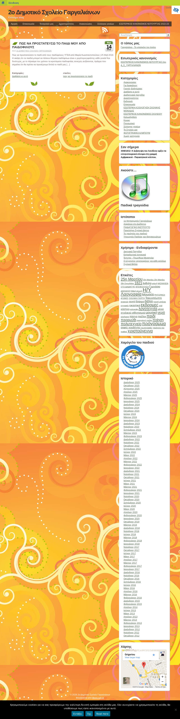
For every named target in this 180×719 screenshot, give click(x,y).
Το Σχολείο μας (131, 130)
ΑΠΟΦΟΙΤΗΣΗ (142, 287)
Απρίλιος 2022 (130, 458)
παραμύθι (128, 320)
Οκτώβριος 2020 (131, 499)
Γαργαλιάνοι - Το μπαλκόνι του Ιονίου (138, 47)
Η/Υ (147, 290)
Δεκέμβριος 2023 (132, 423)
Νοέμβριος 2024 (131, 408)
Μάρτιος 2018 (130, 537)
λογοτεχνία (148, 308)
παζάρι (142, 316)
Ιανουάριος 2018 (132, 544)
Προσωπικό (129, 123)
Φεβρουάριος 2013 (133, 623)
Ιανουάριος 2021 (132, 493)
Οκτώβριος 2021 (131, 477)
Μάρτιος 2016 (130, 594)
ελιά (160, 306)
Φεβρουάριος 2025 (133, 398)
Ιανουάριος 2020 (132, 518)
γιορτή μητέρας (159, 302)
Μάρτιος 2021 (130, 487)
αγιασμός (124, 302)
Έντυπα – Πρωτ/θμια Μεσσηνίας (139, 258)
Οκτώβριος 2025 (131, 385)
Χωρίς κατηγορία (132, 136)
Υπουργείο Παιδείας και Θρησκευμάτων (142, 237)
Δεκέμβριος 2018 (132, 528)
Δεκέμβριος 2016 (132, 572)
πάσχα (133, 316)
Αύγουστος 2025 (132, 389)
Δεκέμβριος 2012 (132, 629)
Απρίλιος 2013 (130, 617)
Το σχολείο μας (47, 24)
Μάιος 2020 (129, 509)
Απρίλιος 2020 (130, 512)
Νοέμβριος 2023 (131, 427)
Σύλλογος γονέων (105, 24)
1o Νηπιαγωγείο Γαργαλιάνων (138, 221)
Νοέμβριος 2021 (131, 474)
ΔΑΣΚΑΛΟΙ (125, 291)
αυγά (132, 301)
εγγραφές (125, 306)
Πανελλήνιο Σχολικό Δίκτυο (136, 230)
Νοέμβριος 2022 (131, 442)
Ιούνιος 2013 (130, 610)
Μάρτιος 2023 (130, 433)
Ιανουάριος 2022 (132, 468)
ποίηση (158, 320)
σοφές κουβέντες (131, 327)
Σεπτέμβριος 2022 (132, 449)
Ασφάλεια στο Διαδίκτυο (135, 224)
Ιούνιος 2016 (130, 585)
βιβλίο (149, 301)
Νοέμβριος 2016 (131, 575)
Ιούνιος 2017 (130, 553)
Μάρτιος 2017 (130, 563)
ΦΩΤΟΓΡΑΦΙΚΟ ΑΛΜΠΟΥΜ (137, 133)
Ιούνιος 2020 (130, 506)
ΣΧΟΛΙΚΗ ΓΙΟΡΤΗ (137, 298)
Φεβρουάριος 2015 (133, 604)
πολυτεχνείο (131, 324)
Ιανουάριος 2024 (132, 420)
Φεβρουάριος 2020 (133, 515)
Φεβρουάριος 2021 (133, 490)
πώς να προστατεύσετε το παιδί (78, 76)
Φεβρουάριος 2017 (133, 566)
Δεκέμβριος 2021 (132, 471)
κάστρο (125, 309)
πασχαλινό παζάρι (144, 320)
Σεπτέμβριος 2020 (132, 503)
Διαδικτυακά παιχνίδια (134, 95)
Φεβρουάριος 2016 (133, 598)
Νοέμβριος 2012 (131, 632)
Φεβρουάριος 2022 (133, 465)
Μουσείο (148, 294)
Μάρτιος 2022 (130, 461)
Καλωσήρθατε (130, 117)
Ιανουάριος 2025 (132, 401)
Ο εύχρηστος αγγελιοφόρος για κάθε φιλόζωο (145, 261)
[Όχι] (175, 709)
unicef (154, 283)
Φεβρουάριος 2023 (133, 436)
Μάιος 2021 (129, 484)
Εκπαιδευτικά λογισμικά (135, 255)
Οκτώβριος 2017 (131, 550)
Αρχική (14, 24)
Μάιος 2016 (129, 588)
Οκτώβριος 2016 (131, 579)
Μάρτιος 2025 (130, 395)
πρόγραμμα (154, 323)
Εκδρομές (128, 101)
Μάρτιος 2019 (130, 525)
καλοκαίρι (134, 309)
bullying (147, 283)
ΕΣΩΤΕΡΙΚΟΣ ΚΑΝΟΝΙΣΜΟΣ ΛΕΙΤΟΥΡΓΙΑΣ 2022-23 (144, 24)
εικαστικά (134, 305)
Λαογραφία (131, 294)
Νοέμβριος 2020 (131, 496)
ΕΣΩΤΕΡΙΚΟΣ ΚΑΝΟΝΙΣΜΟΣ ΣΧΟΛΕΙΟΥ (143, 114)
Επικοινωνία (28, 24)
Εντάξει (77, 713)
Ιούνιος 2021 (130, 480)
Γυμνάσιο (154, 286)
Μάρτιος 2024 (130, 417)
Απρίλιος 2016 (130, 591)
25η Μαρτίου (132, 279)
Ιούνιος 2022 (130, 452)
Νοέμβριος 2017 (131, 547)
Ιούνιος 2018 (130, 534)
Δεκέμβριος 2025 (132, 382)
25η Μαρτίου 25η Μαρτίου (154, 280)
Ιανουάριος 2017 (132, 569)
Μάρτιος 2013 (130, 620)
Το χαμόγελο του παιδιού (135, 233)
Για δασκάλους (130, 85)
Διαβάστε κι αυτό (20, 76)
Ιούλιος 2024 (130, 414)
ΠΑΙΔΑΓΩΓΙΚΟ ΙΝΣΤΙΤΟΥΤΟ (137, 227)
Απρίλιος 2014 (130, 607)
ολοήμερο (125, 317)
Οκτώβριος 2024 (131, 411)
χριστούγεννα (140, 330)
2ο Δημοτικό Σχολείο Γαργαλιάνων (54, 12)
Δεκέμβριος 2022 (132, 439)
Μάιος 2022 (129, 455)
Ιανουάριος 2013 (132, 626)
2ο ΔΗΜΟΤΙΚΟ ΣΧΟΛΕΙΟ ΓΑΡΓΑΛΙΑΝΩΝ (34, 51)
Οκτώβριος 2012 (131, 636)
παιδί (151, 316)
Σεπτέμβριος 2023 (132, 430)
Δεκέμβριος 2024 (132, 404)
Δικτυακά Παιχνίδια (133, 251)
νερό (161, 312)
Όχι (89, 713)
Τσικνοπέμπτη (153, 297)
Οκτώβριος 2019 (131, 522)
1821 (138, 283)
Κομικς (127, 120)
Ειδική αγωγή (136, 291)
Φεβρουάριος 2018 (133, 541)
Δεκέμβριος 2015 (132, 601)
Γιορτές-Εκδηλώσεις (133, 88)
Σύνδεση (13, 2)
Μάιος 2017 (129, 556)
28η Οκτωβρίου (127, 283)
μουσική (151, 312)
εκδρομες (149, 304)
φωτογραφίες (146, 328)
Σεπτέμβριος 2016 (132, 582)
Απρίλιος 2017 (130, 560)
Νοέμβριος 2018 (131, 531)
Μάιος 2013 (129, 613)
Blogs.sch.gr (98, 698)
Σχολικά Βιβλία (130, 264)
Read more (102, 713)
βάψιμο (140, 301)
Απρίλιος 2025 (130, 392)
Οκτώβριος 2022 (131, 446)
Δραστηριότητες (66, 24)
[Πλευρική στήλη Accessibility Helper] (176, 10)
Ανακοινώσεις (85, 24)
